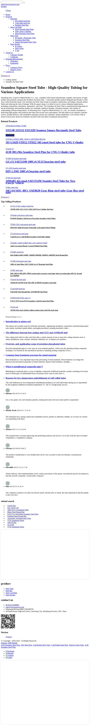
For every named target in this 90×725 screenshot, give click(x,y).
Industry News (15, 70)
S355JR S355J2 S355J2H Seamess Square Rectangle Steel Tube (43, 130)
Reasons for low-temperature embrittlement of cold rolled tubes (36, 378)
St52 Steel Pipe (26, 645)
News (8, 65)
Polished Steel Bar (22, 25)
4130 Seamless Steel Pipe (10, 645)
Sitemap (4, 643)
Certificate (14, 57)
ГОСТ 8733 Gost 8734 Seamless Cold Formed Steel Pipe (32, 301)
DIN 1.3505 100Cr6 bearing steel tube (28, 171)
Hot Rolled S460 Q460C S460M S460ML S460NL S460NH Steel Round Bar (39, 255)
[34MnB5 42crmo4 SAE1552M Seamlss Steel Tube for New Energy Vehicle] (13, 178)
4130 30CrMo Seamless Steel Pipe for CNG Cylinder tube (40, 152)
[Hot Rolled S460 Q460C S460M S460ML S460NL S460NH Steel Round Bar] (17, 252)
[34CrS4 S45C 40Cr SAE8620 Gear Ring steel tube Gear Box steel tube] (12, 187)
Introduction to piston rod (18, 321)
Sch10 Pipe (11, 506)
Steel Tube (14, 36)
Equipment (14, 63)
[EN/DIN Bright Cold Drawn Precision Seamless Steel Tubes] (21, 215)
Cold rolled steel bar (22, 23)
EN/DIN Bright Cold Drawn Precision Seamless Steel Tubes (33, 218)
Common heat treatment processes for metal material (31, 355)
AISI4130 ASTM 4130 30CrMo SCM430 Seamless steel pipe (33, 283)
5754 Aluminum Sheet (15, 520)
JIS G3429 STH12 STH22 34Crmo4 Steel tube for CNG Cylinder (45, 142)
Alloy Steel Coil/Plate (23, 31)
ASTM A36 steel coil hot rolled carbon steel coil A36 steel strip (34, 310)
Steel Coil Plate (16, 27)
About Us (9, 53)
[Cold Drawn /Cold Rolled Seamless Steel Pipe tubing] (19, 234)
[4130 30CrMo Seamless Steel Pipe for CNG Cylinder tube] (10, 149)
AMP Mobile (12, 643)
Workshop (14, 61)
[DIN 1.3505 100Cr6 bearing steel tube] (16, 168)
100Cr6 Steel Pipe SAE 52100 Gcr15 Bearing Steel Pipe (31, 264)
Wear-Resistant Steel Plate (24, 34)
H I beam (18, 46)
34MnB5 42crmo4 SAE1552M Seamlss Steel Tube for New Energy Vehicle (40, 182)
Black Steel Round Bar (15, 512)
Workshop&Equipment (14, 59)
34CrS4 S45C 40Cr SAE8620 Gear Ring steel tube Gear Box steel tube (45, 191)
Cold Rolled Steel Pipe (59, 645)
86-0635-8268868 (12, 605)
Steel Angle (19, 48)
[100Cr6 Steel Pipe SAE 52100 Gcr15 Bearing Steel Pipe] (20, 261)
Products (9, 17)
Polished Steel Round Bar (16, 516)
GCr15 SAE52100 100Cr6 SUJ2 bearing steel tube (36, 161)
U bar (17, 51)
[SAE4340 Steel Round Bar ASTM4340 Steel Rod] (17, 289)
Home (8, 15)
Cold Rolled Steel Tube (41, 645)
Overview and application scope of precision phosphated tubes (35, 344)
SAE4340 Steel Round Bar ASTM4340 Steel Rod (28, 292)
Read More (10, 135)
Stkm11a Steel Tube (76, 645)
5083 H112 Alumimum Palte (18, 510)
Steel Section (15, 44)
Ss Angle (10, 525)
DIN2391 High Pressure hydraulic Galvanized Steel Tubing (32, 228)
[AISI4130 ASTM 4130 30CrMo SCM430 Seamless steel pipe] (18, 280)
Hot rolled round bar (22, 21)
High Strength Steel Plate (24, 29)
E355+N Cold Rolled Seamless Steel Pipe (22, 514)
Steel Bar (13, 19)
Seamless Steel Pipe (22, 40)
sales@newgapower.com (15, 607)
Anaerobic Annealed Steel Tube (19, 518)
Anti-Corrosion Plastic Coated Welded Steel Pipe (28, 246)
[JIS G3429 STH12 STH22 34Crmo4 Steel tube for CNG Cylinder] (26, 139)
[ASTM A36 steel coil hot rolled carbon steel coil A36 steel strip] (14, 307)
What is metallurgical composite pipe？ (24, 366)
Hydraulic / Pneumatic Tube (25, 38)
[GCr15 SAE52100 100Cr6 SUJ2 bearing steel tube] (16, 159)
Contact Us (10, 72)
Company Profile (16, 55)
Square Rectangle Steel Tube (25, 42)
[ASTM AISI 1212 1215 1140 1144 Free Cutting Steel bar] (22, 206)
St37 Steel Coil (13, 508)
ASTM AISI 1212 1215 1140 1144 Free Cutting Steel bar (31, 209)
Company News (16, 67)
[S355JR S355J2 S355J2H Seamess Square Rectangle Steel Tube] (16, 126)
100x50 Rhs (11, 523)
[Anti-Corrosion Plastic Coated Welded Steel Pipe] (28, 243)
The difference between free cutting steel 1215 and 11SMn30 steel (37, 332)
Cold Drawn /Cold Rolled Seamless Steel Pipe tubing (30, 237)
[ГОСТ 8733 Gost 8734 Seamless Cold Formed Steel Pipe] (20, 298)
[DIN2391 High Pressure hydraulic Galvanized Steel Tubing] (23, 225)
